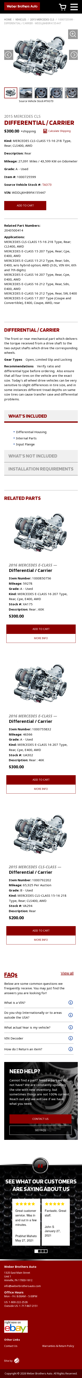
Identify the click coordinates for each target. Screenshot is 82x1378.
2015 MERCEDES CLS (42, 19)
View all (67, 973)
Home (8, 19)
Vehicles (20, 19)
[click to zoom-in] (41, 56)
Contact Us (40, 1119)
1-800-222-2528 (18, 1302)
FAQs (10, 974)
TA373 (47, 184)
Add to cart (25, 205)
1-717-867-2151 (28, 1306)
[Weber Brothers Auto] (22, 6)
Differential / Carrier (33, 568)
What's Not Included (32, 456)
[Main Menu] (74, 7)
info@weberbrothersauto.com (22, 1286)
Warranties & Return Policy (58, 1346)
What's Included (27, 416)
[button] (74, 54)
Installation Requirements (40, 469)
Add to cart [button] (41, 629)
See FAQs (40, 1130)
